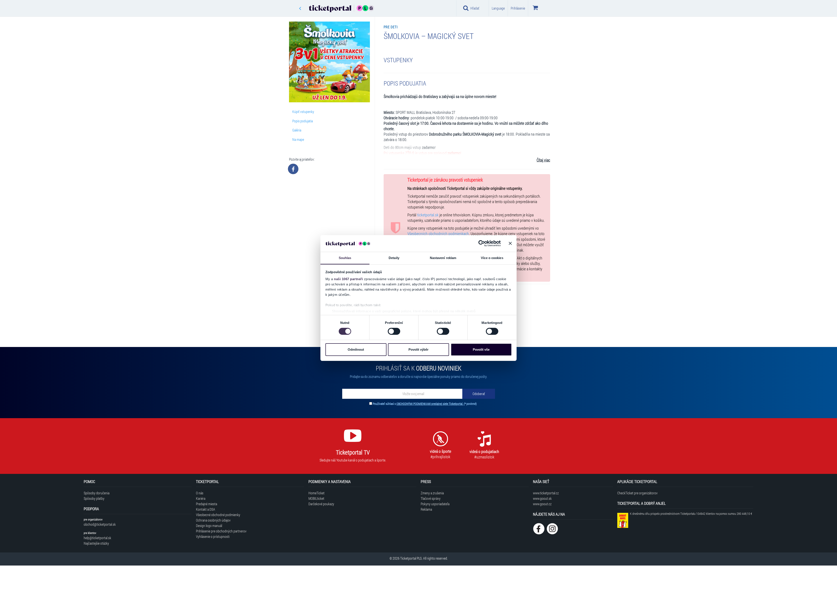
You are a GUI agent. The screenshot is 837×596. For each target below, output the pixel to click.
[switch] (394, 331)
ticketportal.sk (428, 214)
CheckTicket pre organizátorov (637, 493)
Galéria (296, 130)
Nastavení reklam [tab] (443, 258)
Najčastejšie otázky (96, 543)
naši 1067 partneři (348, 279)
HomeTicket (316, 493)
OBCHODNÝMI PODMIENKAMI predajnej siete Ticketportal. (430, 404)
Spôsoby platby (94, 498)
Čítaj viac (543, 160)
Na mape (298, 139)
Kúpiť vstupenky (303, 111)
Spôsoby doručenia (96, 493)
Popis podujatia (302, 121)
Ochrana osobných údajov (213, 520)
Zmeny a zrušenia (432, 493)
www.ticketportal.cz (546, 493)
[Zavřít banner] (510, 243)
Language (498, 8)
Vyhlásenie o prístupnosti (213, 536)
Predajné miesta (206, 504)
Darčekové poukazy (321, 504)
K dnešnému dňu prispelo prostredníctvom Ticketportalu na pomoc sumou (691, 514)
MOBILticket (316, 498)
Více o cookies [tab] (492, 258)
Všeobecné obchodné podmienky (218, 514)
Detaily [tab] (394, 258)
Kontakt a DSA (205, 509)
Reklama (426, 509)
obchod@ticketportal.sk (100, 524)
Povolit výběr (418, 349)
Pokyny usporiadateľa (435, 504)
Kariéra (200, 498)
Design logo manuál (209, 525)
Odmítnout (356, 349)
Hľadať (474, 8)
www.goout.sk (542, 498)
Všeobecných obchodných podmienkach (438, 233)
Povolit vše (481, 349)
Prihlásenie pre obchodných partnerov (221, 531)
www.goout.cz (542, 504)
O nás (199, 493)
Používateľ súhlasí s (425, 404)
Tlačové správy (431, 498)
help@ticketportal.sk (97, 537)
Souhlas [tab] (345, 258)
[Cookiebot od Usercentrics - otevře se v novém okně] (482, 243)
